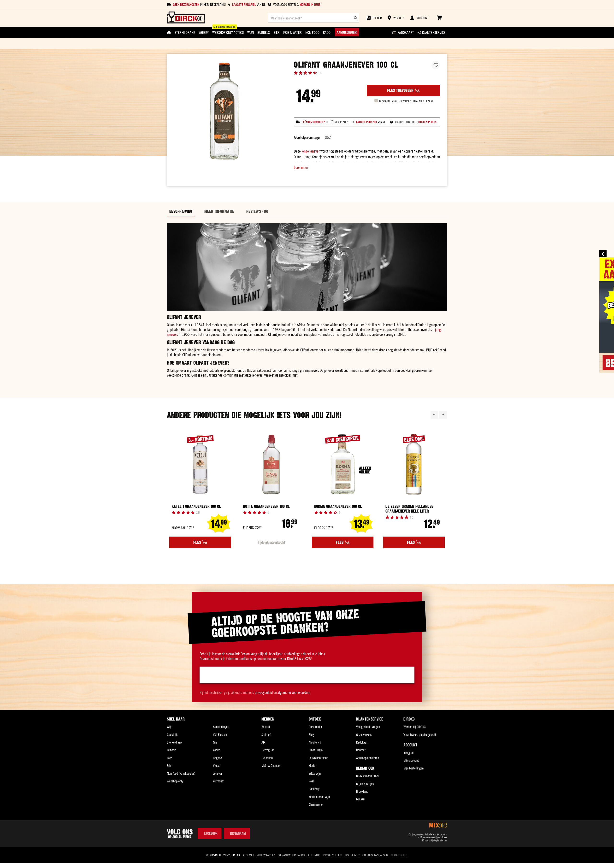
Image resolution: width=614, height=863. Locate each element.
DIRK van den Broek (367, 776)
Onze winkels (364, 734)
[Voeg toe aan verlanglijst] (435, 65)
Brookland (362, 791)
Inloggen (408, 752)
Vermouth (218, 781)
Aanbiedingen (221, 726)
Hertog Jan (267, 750)
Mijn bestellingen (413, 768)
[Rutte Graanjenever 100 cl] (271, 464)
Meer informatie (219, 211)
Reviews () (257, 211)
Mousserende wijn (319, 796)
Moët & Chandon (271, 765)
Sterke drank (174, 742)
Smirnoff (266, 734)
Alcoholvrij (315, 742)
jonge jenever (310, 150)
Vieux (216, 765)
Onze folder (315, 726)
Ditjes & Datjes (365, 783)
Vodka (216, 750)
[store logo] (186, 18)
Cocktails (172, 734)
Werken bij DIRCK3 (414, 726)
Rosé (311, 781)
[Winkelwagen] (439, 17)
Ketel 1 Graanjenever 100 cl (196, 506)
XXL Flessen (220, 734)
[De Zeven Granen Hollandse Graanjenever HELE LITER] (414, 464)
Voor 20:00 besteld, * (297, 4)
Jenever (217, 773)
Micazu (360, 799)
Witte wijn (315, 773)
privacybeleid (264, 692)
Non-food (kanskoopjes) (181, 773)
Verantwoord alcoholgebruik (420, 734)
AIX (263, 742)
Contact (361, 750)
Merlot (312, 765)
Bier (169, 758)
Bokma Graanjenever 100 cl (338, 506)
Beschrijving (180, 211)
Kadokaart (362, 742)
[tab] (181, 211)
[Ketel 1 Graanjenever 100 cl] (200, 464)
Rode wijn (314, 788)
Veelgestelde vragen (368, 726)
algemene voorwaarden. (293, 692)
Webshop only (175, 781)
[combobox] (313, 18)
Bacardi (266, 726)
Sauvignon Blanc (318, 758)
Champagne (316, 804)
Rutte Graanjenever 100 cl (266, 506)
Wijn (169, 726)
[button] (367, 167)
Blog (311, 734)
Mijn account (411, 760)
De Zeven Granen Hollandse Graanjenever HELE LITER (409, 509)
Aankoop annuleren (367, 758)
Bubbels (171, 750)
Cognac (217, 758)
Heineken (267, 758)
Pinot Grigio (316, 750)
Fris (169, 765)
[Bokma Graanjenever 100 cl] (342, 464)
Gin (215, 742)
